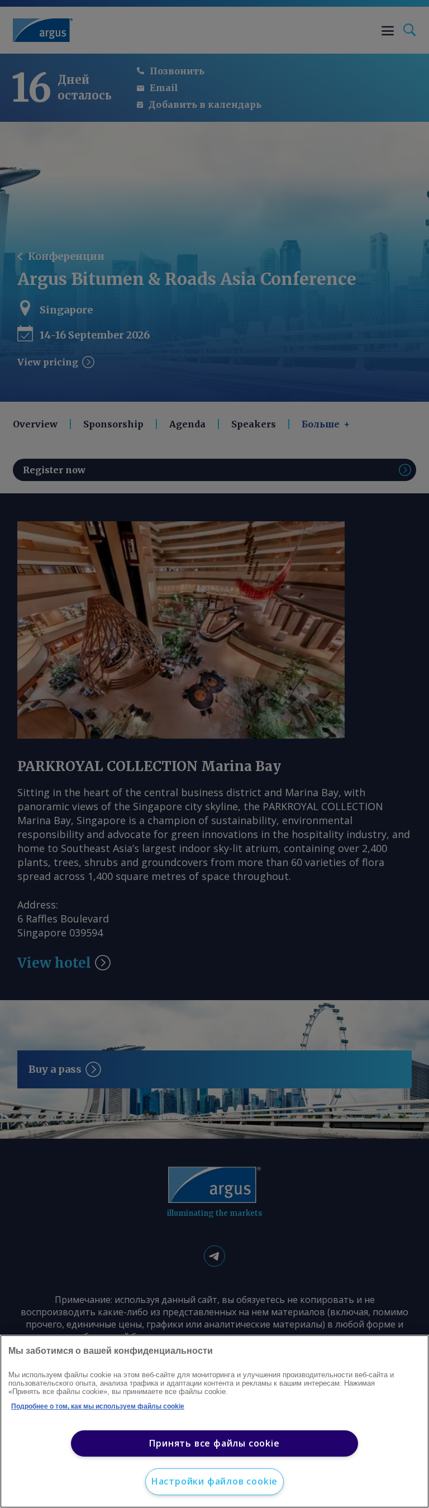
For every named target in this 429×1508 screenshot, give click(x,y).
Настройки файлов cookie (214, 1481)
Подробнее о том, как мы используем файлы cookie (97, 1406)
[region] (214, 1421)
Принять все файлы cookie (214, 1443)
